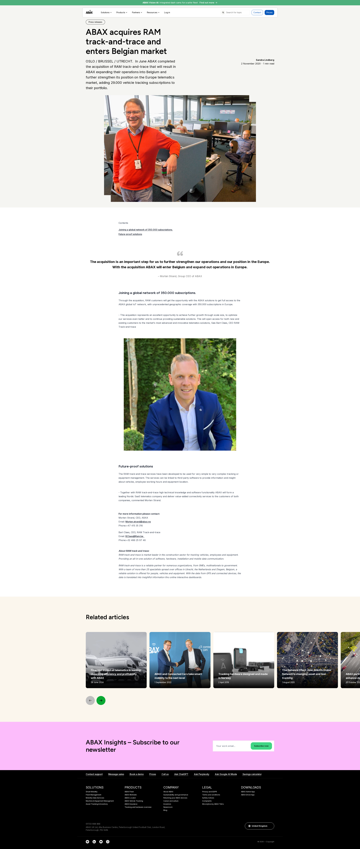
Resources (152, 12)
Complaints (207, 801)
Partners (136, 12)
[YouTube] (101, 841)
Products (120, 12)
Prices (269, 12)
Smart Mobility (91, 792)
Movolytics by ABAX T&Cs (213, 804)
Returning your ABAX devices (175, 798)
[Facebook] (87, 841)
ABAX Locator (130, 798)
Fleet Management (93, 795)
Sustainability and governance (175, 795)
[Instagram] (107, 841)
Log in (167, 12)
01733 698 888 (93, 824)
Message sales (116, 774)
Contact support (94, 774)
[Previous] (90, 700)
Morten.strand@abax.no (138, 521)
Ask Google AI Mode (226, 774)
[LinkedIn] (94, 841)
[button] (270, 826)
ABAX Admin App (248, 792)
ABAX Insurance (131, 804)
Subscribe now (261, 746)
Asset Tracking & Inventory (97, 804)
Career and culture (170, 801)
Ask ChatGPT (181, 774)
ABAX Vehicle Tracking (134, 801)
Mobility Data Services (95, 798)
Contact (257, 12)
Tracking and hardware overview (138, 807)
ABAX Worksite (131, 795)
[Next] (100, 700)
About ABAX (168, 792)
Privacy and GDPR (209, 792)
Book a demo (137, 774)
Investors (167, 804)
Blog (165, 810)
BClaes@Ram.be (134, 536)
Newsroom (168, 807)
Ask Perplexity (201, 774)
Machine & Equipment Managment (100, 801)
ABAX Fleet (129, 792)
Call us (165, 774)
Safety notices (208, 798)
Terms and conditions (211, 795)
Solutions (105, 12)
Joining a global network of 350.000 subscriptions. (146, 229)
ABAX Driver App (248, 795)
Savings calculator (252, 774)
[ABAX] (89, 12)
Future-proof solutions (130, 234)
